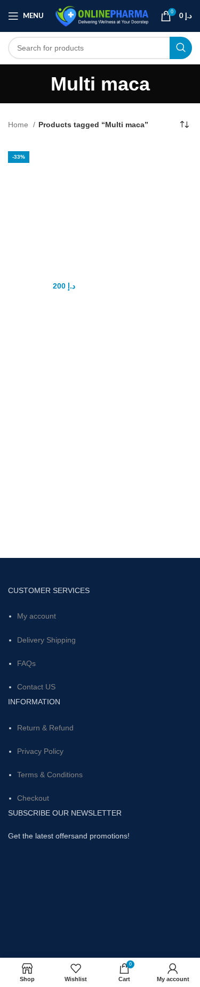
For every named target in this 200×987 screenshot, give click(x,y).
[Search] (181, 48)
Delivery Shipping (46, 640)
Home (19, 124)
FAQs (26, 663)
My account (36, 616)
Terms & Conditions (50, 774)
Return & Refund (45, 727)
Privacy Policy (40, 751)
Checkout (33, 798)
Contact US (36, 686)
